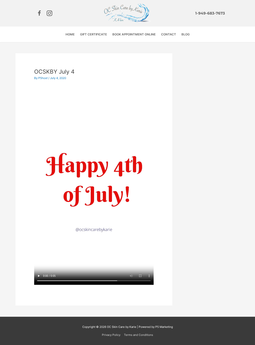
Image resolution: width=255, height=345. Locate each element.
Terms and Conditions (138, 335)
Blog (185, 34)
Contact (168, 34)
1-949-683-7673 (210, 13)
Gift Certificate (93, 34)
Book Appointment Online (134, 34)
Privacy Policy (111, 335)
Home (70, 34)
